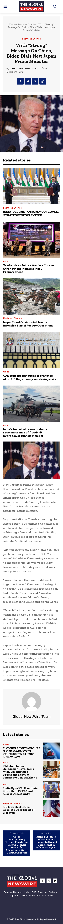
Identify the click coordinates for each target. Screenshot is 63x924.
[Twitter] (28, 81)
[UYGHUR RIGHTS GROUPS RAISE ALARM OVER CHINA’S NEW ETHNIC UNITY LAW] (51, 751)
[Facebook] (20, 81)
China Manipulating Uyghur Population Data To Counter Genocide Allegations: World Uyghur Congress (16, 844)
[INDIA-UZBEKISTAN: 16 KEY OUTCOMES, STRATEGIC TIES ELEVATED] (31, 186)
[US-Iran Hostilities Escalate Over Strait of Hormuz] (51, 808)
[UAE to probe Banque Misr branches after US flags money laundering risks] (31, 350)
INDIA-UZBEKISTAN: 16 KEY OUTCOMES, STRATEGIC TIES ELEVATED (31, 213)
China (6, 745)
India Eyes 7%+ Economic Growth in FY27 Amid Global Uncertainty (20, 791)
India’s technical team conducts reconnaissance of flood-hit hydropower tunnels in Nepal (25, 432)
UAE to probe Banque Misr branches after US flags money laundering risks (29, 377)
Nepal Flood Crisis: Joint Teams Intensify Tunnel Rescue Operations (28, 323)
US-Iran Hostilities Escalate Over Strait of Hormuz (19, 809)
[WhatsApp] (42, 81)
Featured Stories (27, 24)
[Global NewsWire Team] (31, 701)
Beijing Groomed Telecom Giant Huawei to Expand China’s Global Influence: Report (46, 842)
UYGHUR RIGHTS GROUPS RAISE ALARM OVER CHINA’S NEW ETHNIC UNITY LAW (21, 752)
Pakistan (42, 892)
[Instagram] (49, 881)
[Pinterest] (35, 81)
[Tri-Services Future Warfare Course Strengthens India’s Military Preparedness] (31, 240)
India (5, 261)
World (6, 372)
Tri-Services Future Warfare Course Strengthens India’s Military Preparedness (28, 269)
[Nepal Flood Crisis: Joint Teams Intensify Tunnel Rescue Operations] (31, 296)
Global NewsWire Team (23, 68)
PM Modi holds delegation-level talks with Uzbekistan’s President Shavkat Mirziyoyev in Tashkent (20, 771)
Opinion (14, 895)
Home (12, 24)
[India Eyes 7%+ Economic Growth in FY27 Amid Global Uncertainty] (51, 789)
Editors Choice (45, 895)
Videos (53, 892)
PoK (34, 892)
